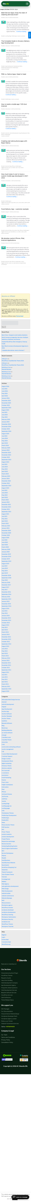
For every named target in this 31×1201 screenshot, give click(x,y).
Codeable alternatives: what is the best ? (13, 350)
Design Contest (6, 758)
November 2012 (6, 638)
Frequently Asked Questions (9, 987)
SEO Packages (5, 1008)
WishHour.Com (6, 367)
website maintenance (8, 895)
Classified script (6, 737)
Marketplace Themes (8, 812)
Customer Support (7, 756)
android (6, 167)
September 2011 (6, 669)
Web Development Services (9, 990)
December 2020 (6, 530)
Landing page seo (6, 805)
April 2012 (5, 653)
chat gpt (4, 734)
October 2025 (6, 405)
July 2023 (4, 464)
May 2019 (5, 570)
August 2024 (5, 433)
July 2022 (4, 490)
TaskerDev (5, 869)
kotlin (14, 202)
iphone (17, 263)
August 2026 (5, 386)
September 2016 (6, 594)
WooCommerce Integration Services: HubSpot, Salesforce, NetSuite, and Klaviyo (15, 338)
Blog (10, 166)
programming (22, 263)
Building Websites (7, 730)
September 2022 (6, 485)
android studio (7, 202)
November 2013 (6, 620)
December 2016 (6, 591)
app (9, 167)
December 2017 (6, 584)
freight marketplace (7, 784)
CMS (3, 744)
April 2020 (5, 544)
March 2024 (5, 445)
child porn (4, 358)
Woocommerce (6, 902)
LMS (3, 810)
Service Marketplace (7, 852)
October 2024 (6, 428)
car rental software (7, 732)
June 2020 (5, 542)
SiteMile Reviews (6, 997)
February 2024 (6, 447)
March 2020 (5, 546)
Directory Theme (6, 765)
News (22, 261)
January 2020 (6, 551)
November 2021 (6, 506)
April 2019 (5, 572)
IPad (28, 133)
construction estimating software (11, 746)
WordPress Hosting (7, 914)
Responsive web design (8, 841)
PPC (3, 829)
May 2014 (5, 612)
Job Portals (5, 796)
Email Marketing (6, 777)
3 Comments (4, 264)
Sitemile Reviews (6, 369)
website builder (6, 893)
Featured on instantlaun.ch (8, 963)
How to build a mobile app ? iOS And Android (14, 105)
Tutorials (4, 876)
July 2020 (4, 539)
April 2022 (5, 497)
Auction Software (7, 713)
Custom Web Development (9, 753)
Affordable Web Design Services (11, 699)
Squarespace (5, 864)
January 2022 (6, 501)
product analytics (7, 834)
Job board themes (7, 793)
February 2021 (6, 525)
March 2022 (5, 499)
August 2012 (5, 646)
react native (20, 167)
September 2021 (6, 511)
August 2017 (5, 587)
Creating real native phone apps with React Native (14, 142)
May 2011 (5, 679)
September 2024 (6, 431)
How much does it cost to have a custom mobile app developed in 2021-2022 (14, 176)
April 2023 (5, 471)
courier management (7, 748)
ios (11, 167)
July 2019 (4, 565)
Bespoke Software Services (8, 992)
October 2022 (6, 483)
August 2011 (5, 672)
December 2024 (6, 423)
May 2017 (5, 589)
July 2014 (4, 610)
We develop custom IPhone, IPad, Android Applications (13, 239)
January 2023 (6, 478)
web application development (10, 886)
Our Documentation (7, 1011)
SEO (3, 850)
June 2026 (5, 390)
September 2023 (6, 459)
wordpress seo (6, 921)
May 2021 (5, 518)
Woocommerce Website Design (10, 1013)
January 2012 (6, 660)
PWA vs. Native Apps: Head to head (13, 74)
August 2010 (5, 690)
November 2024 (6, 426)
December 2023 (6, 452)
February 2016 (6, 596)
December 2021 (6, 504)
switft (25, 202)
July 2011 (4, 674)
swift (25, 231)
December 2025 (6, 400)
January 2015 (6, 601)
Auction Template (7, 715)
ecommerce (5, 774)
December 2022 (6, 480)
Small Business (6, 860)
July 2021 (4, 516)
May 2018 (5, 579)
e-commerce (5, 772)
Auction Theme (6, 718)
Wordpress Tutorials (7, 926)
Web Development (7, 890)
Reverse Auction (6, 843)
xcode (28, 202)
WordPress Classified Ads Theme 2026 (13, 360)
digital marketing (6, 763)
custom (10, 263)
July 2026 (4, 388)
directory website (7, 767)
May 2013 (5, 627)
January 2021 (6, 527)
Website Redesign (7, 897)
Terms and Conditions (8, 1037)
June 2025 (5, 414)
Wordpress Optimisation (9, 916)
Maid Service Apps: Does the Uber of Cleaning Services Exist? (14, 13)
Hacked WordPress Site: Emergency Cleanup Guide (14, 342)
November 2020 (6, 532)
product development (8, 836)
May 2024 (5, 440)
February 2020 (6, 549)
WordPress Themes (7, 923)
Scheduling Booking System (9, 845)
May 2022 (5, 494)
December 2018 (6, 575)
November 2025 (6, 402)
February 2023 (6, 475)
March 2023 (5, 473)
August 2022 (5, 487)
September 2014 (6, 605)
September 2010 (6, 688)
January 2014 (6, 615)
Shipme (4, 855)
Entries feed (5, 939)
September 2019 (6, 561)
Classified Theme (6, 739)
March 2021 (5, 523)
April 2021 (5, 520)
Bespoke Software (7, 723)
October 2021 (6, 509)
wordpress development (9, 912)
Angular (4, 706)
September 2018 (6, 577)
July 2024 (4, 435)
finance (4, 779)
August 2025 (5, 409)
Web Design (5, 888)
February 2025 (6, 419)
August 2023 (5, 461)
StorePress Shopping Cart (9, 867)
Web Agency (5, 883)
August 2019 (5, 563)
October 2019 (6, 558)
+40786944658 (10, 1026)
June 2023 (5, 466)
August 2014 (5, 608)
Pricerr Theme (6, 831)
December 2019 (6, 553)
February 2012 (6, 657)
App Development (9, 66)
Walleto (4, 881)
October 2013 (6, 622)
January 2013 (6, 634)
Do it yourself (5, 770)
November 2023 (6, 454)
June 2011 (5, 676)
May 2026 (5, 393)
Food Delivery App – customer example (15, 209)
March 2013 (5, 631)
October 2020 (6, 535)
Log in (3, 936)
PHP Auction (5, 826)
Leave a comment (21, 36)
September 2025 (6, 407)
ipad (15, 263)
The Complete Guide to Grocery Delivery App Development (15, 42)
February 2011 (6, 686)
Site (6, 4)
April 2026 (5, 395)
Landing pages (6, 808)
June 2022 (5, 492)
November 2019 (6, 556)
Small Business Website (8, 862)
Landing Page (8, 36)
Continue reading (22, 31)
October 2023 (6, 457)
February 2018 (6, 582)
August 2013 (5, 624)
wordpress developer (8, 909)
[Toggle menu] (27, 4)
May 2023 (5, 468)
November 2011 (6, 664)
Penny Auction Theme (8, 824)
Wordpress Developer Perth (9, 1016)
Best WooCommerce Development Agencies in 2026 (15, 346)
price (17, 202)
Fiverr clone (5, 782)
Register (4, 934)
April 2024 (5, 442)
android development (14, 133)
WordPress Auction (7, 907)
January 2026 (6, 397)
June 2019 (5, 568)
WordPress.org (6, 944)
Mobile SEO (5, 819)
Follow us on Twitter (7, 1020)
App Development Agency (8, 985)
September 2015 (6, 598)
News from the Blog (6, 980)
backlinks (4, 720)
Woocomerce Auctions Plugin (9, 972)
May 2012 (5, 650)
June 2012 (5, 648)
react (16, 167)
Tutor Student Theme (8, 874)
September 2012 (6, 643)
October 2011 (6, 667)
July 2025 (4, 412)
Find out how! (19, 316)
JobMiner (4, 798)
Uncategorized (6, 878)
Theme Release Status (7, 999)
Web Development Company (9, 982)
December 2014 (6, 603)
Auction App (5, 711)
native (22, 231)
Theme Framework (7, 871)
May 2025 (5, 416)
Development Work (18, 66)
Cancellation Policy (7, 1042)
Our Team (4, 1034)
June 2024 (5, 438)
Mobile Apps (14, 36)
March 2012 (5, 655)
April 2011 (5, 681)
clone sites (5, 741)
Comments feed (6, 941)
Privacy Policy (5, 1039)
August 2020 (5, 537)
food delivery (13, 231)
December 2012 (6, 636)
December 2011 (6, 662)
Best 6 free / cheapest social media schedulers (14, 334)
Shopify (4, 857)
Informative (14, 230)
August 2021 (5, 513)
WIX (3, 900)
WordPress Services (7, 994)
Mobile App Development (6, 67)
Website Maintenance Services (10, 1023)
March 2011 (5, 683)
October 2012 (6, 641)
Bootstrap (5, 727)
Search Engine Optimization (10, 848)
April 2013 (5, 629)
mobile (13, 167)
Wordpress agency (7, 904)
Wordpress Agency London (9, 1018)
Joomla (4, 800)
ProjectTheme (6, 838)
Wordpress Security (7, 919)
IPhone (2, 134)
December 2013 (6, 617)
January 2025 (6, 421)
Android (7, 133)
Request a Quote (6, 977)
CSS (3, 751)
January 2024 (6, 449)
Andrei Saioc (15, 17)
